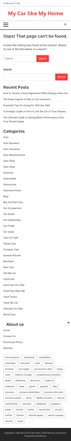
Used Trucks (10, 296)
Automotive (9, 184)
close (7, 375)
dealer (8, 380)
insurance (9, 392)
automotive (10, 363)
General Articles (12, 255)
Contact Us (9, 336)
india (55, 386)
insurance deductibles (29, 392)
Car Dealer (9, 214)
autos (37, 363)
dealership (20, 380)
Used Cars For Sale (13, 285)
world (20, 421)
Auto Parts (9, 160)
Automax (8, 172)
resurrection (44, 409)
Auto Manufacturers (14, 155)
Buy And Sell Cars (13, 202)
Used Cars (9, 279)
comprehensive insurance (48, 375)
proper (8, 409)
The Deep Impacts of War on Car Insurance (27, 99)
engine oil (49, 380)
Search (7, 69)
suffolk (8, 415)
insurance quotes (13, 398)
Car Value (8, 231)
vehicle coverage (55, 415)
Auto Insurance (11, 149)
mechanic (27, 404)
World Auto (9, 314)
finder (21, 386)
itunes (29, 398)
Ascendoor (61, 433)
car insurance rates (43, 369)
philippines (41, 404)
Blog (5, 196)
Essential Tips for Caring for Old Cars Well (26, 105)
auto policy (25, 363)
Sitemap (7, 348)
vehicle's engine (35, 415)
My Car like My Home (35, 13)
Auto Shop (9, 166)
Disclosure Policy (13, 342)
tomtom (20, 415)
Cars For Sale (10, 237)
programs (55, 404)
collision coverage (23, 375)
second (58, 409)
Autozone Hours (12, 190)
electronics (35, 380)
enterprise (10, 386)
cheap (59, 369)
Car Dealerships (12, 220)
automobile (29, 357)
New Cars (8, 267)
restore (31, 409)
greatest (44, 386)
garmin (32, 386)
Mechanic (8, 261)
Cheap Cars (9, 243)
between (49, 363)
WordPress (41, 436)
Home (6, 330)
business (9, 369)
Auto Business (11, 143)
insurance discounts (53, 392)
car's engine (23, 369)
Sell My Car (9, 273)
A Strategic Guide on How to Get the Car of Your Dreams (34, 111)
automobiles (45, 357)
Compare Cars (11, 249)
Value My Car (10, 302)
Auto (6, 137)
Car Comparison (12, 208)
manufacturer (11, 404)
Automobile (9, 178)
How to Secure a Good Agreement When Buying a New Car (35, 93)
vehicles (9, 421)
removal (19, 409)
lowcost (61, 398)
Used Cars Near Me (14, 290)
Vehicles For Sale (13, 308)
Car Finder (9, 225)
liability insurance (44, 398)
